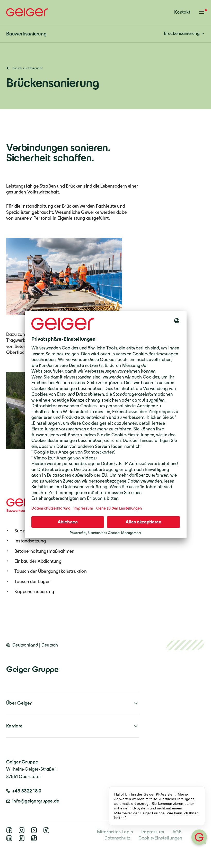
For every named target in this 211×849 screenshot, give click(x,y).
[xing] (47, 831)
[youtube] (35, 831)
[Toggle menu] (202, 12)
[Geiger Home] (27, 12)
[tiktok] (35, 839)
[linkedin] (10, 839)
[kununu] (23, 839)
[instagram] (23, 831)
